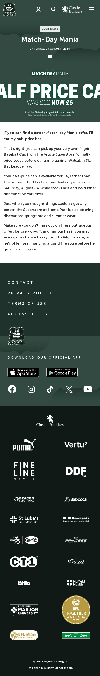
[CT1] (24, 561)
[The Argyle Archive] (76, 635)
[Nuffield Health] (76, 583)
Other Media (63, 667)
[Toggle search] (53, 9)
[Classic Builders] (50, 421)
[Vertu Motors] (76, 444)
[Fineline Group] (24, 471)
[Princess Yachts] (76, 540)
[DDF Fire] (76, 471)
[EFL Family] (24, 635)
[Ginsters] (24, 540)
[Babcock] (76, 499)
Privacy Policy (29, 293)
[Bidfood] (76, 562)
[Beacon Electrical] (24, 499)
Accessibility (28, 314)
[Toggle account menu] (38, 9)
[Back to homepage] (9, 9)
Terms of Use (27, 303)
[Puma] (24, 445)
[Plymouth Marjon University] (24, 610)
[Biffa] (24, 583)
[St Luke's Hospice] (24, 519)
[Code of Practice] (76, 609)
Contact (20, 282)
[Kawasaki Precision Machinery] (76, 519)
